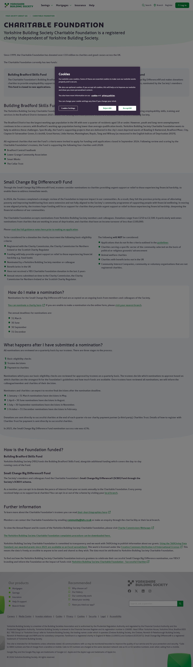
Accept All (127, 108)
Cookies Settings (68, 108)
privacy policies (108, 95)
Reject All (107, 108)
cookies (94, 95)
